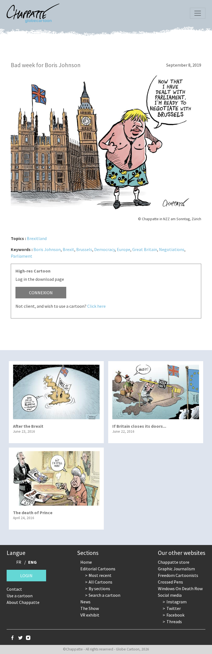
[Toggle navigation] (197, 13)
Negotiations (171, 249)
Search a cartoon (104, 595)
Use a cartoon (20, 595)
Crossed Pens (170, 582)
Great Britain (144, 249)
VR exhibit (89, 615)
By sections (99, 588)
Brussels (84, 249)
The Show (89, 608)
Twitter (173, 608)
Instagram (176, 601)
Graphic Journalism (176, 568)
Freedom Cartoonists (178, 575)
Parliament (21, 256)
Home (86, 562)
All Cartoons (100, 582)
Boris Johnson (47, 249)
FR (18, 562)
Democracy (104, 249)
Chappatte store (173, 562)
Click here (96, 306)
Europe (123, 249)
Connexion (41, 292)
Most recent (100, 575)
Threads (174, 621)
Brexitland (37, 238)
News (85, 601)
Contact (14, 589)
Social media (170, 595)
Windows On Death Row (180, 588)
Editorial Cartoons (97, 568)
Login (26, 575)
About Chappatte (23, 602)
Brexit (68, 249)
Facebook (175, 615)
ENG (32, 562)
